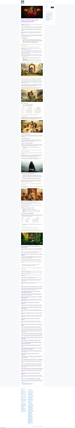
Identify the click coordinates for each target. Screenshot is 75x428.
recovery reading (36, 227)
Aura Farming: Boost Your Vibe (49, 13)
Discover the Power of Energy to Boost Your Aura (23, 395)
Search (46, 6)
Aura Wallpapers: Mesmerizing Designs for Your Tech (23, 409)
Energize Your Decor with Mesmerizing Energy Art (23, 406)
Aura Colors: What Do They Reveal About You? (23, 401)
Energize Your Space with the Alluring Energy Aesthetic (24, 392)
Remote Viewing (31, 408)
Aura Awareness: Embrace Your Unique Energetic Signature (23, 404)
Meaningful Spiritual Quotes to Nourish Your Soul (24, 397)
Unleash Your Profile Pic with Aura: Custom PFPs (24, 411)
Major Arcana (30, 399)
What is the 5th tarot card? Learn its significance (26, 384)
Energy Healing (29, 393)
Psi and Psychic (23, 382)
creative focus (32, 141)
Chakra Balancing (31, 390)
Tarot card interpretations (30, 417)
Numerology (32, 402)
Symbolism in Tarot (31, 414)
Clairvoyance (29, 391)
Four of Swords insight (38, 76)
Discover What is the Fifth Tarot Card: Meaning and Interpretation (28, 383)
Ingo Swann (30, 396)
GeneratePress (41, 426)
